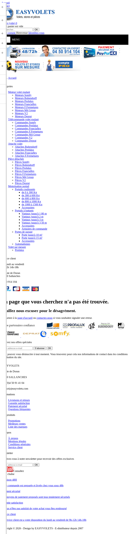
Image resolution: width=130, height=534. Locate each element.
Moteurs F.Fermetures (26, 107)
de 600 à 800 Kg (31, 198)
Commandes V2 (23, 137)
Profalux (19, 250)
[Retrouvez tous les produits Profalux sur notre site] (74, 328)
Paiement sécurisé (17, 406)
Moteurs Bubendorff (26, 98)
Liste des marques (17, 426)
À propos (13, 438)
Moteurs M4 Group (25, 110)
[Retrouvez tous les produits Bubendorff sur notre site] (106, 328)
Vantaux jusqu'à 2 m (32, 216)
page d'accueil (24, 317)
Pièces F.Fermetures (25, 174)
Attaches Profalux (24, 149)
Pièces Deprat (22, 183)
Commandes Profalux (26, 125)
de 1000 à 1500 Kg (32, 204)
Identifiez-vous (36, 32)
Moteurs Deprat (23, 116)
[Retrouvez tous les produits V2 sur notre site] (92, 328)
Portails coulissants (25, 189)
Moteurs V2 (21, 113)
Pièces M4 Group (24, 177)
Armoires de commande (34, 228)
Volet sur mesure (17, 247)
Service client (15, 447)
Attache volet (15, 143)
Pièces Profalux (23, 168)
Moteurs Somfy (23, 95)
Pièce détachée (16, 158)
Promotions (14, 420)
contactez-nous (44, 317)
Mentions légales (17, 441)
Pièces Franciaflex (24, 171)
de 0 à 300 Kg (29, 192)
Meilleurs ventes (17, 423)
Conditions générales (19, 444)
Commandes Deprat (25, 140)
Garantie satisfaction (19, 403)
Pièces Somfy (22, 162)
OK (36, 29)
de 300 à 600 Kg (31, 195)
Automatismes (22, 244)
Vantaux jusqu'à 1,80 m (34, 213)
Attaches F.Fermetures (27, 155)
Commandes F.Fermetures (29, 131)
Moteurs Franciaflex (25, 104)
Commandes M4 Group (27, 134)
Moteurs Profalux (24, 101)
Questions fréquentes (19, 409)
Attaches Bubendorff (26, 146)
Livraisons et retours (19, 400)
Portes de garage (23, 231)
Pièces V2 (20, 180)
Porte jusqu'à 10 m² (32, 234)
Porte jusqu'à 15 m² (32, 237)
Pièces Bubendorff (25, 165)
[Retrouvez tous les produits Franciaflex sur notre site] (53, 328)
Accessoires (28, 207)
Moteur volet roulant (19, 92)
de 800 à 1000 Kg (31, 201)
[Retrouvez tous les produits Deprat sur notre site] (35, 336)
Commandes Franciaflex (28, 128)
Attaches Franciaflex (26, 152)
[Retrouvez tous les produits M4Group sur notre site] (121, 328)
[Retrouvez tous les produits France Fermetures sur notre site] (11, 336)
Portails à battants (24, 210)
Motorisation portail (18, 186)
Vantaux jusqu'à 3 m (32, 219)
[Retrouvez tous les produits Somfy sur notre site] (60, 336)
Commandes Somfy (25, 122)
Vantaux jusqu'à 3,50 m (34, 222)
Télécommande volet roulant (23, 119)
